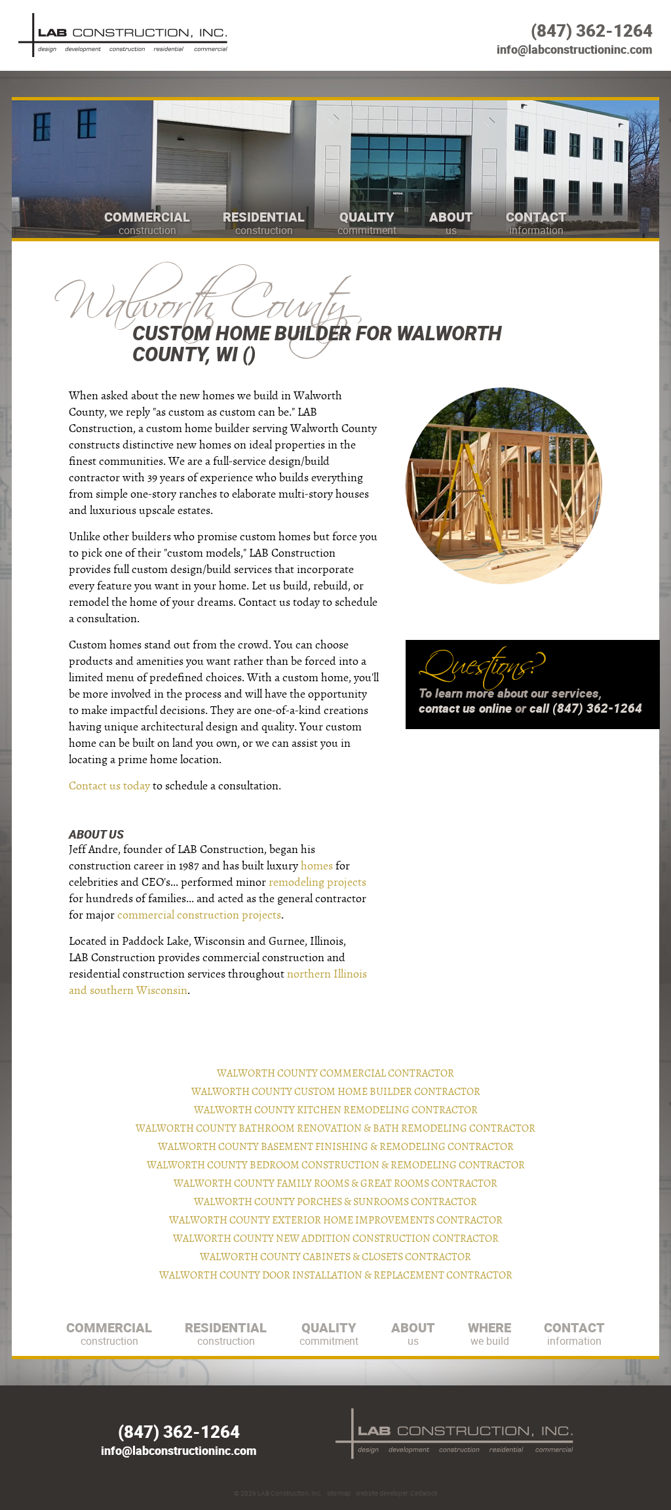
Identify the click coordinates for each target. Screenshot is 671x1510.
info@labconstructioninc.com (575, 49)
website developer (382, 1493)
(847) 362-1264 (592, 30)
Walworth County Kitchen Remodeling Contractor (336, 1110)
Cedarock (424, 1493)
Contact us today (109, 785)
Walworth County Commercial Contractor (335, 1073)
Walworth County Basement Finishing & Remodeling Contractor (336, 1146)
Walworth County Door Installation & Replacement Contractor (335, 1275)
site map (339, 1493)
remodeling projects (317, 882)
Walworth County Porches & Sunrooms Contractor (335, 1201)
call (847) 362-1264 (585, 708)
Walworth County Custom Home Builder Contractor (335, 1091)
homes (317, 865)
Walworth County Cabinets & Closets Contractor (335, 1256)
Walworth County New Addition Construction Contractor (336, 1238)
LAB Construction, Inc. (290, 1493)
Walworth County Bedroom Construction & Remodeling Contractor (336, 1165)
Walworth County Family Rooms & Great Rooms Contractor (335, 1183)
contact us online (465, 708)
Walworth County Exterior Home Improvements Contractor (336, 1220)
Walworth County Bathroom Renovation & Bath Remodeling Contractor (335, 1128)
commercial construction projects (199, 915)
